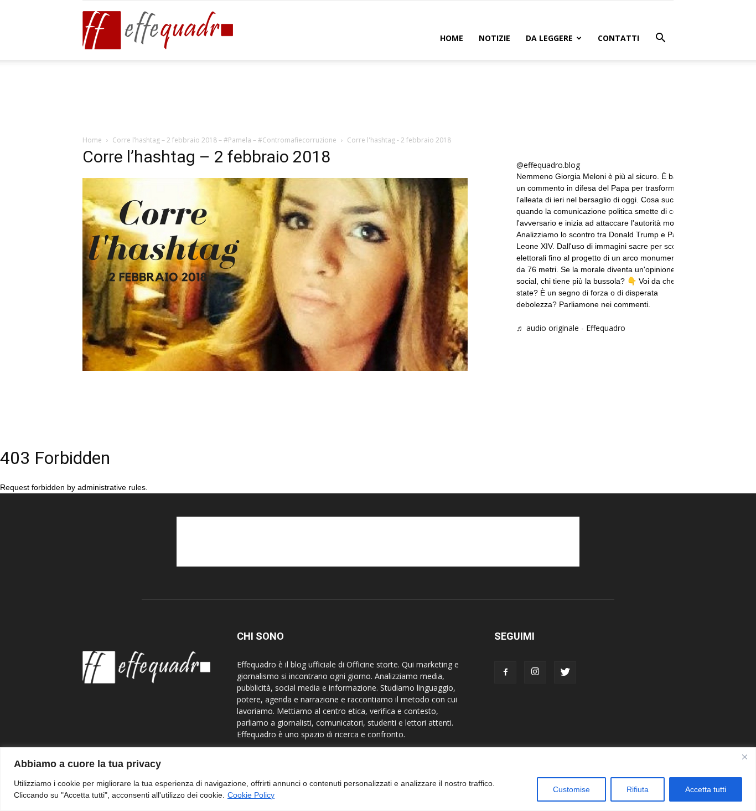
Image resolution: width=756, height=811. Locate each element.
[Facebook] (505, 672)
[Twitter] (565, 672)
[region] (378, 779)
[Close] (744, 756)
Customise (571, 789)
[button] (660, 39)
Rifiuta (637, 789)
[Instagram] (535, 672)
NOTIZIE (494, 38)
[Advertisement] (378, 98)
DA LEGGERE (549, 38)
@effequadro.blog (548, 165)
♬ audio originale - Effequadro (570, 328)
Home (451, 38)
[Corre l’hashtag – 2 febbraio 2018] (275, 368)
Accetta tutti (705, 789)
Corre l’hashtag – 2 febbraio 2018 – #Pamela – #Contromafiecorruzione (224, 140)
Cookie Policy (251, 794)
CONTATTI (618, 38)
